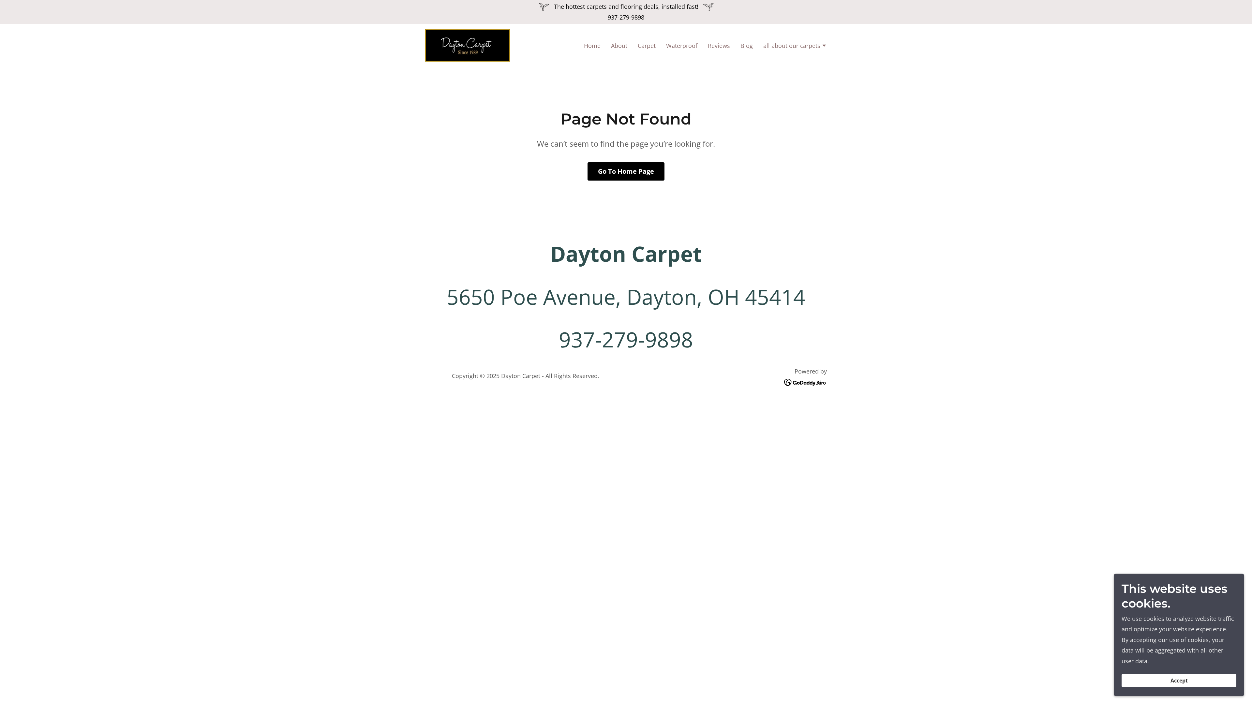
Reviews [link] (719, 46)
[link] (467, 45)
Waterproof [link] (681, 46)
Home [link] (592, 46)
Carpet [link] (647, 46)
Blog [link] (746, 46)
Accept (1179, 680)
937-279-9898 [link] (626, 17)
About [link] (619, 46)
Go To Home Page (626, 171)
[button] (795, 46)
